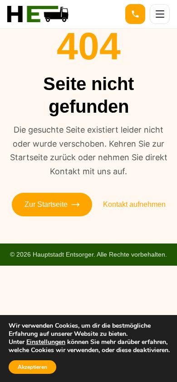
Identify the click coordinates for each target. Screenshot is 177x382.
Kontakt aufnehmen (134, 204)
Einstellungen (45, 342)
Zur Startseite (46, 204)
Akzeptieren (32, 367)
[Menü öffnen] (160, 14)
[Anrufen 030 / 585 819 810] (135, 14)
